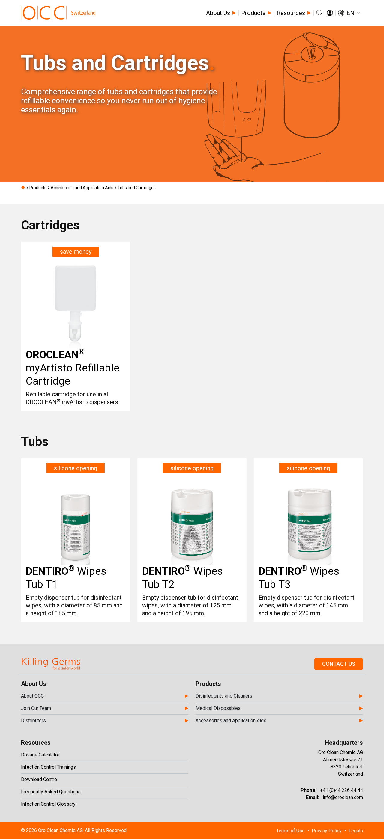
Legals (356, 831)
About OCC (32, 696)
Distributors (33, 720)
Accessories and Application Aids (231, 720)
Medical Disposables (218, 708)
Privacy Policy (327, 831)
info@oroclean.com (343, 797)
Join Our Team (36, 708)
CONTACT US (338, 664)
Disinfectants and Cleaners (224, 696)
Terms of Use (290, 831)
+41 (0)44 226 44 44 (341, 790)
